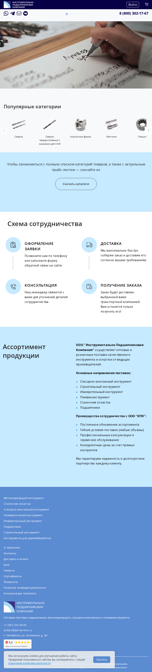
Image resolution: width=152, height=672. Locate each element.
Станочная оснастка (17, 503)
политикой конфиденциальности (29, 663)
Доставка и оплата (16, 559)
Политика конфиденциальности (25, 587)
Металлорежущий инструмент (24, 498)
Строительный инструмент (22, 532)
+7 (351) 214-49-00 (15, 625)
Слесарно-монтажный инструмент (26, 509)
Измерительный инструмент (23, 521)
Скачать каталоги (76, 184)
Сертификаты (13, 576)
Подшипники (12, 526)
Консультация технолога (20, 593)
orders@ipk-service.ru (18, 630)
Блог (7, 564)
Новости (9, 570)
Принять (101, 659)
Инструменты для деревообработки (27, 538)
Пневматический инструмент (23, 515)
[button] (67, 14)
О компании (12, 547)
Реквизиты (11, 582)
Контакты (10, 553)
